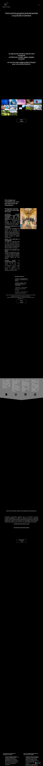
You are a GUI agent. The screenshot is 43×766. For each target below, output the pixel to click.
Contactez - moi (21, 540)
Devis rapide (21, 120)
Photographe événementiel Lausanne (21, 527)
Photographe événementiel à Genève (21, 523)
